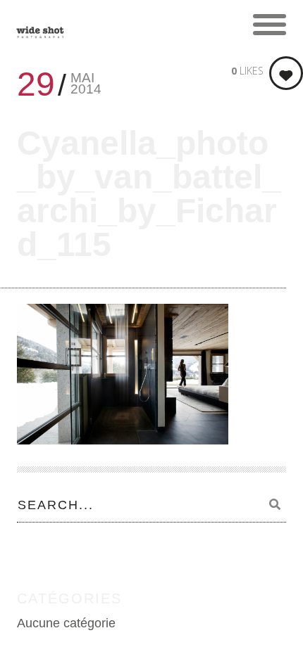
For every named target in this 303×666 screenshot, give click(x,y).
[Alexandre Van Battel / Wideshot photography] (40, 24)
